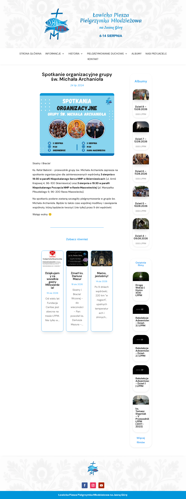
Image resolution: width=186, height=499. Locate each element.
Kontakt (93, 59)
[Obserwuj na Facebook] (85, 485)
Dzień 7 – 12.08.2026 (140, 140)
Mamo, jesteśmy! (101, 274)
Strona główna (30, 53)
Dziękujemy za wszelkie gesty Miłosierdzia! (52, 280)
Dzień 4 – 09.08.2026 (141, 237)
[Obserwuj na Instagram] (93, 485)
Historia (73, 53)
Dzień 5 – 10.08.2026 (140, 205)
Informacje (53, 53)
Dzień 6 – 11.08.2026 (141, 172)
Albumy (136, 53)
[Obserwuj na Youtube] (101, 485)
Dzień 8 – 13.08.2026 (140, 108)
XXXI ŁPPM (141, 114)
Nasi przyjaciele (156, 53)
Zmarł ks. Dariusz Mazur (77, 276)
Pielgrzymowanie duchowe (105, 53)
